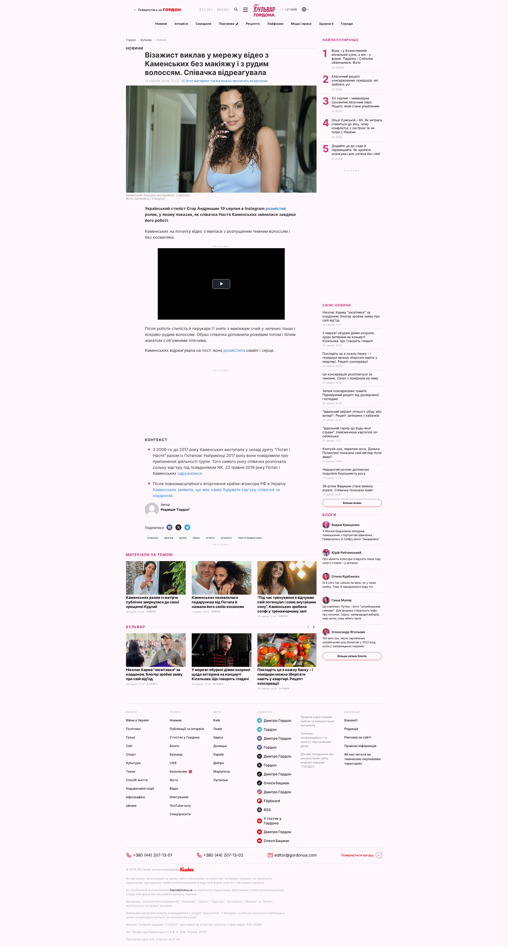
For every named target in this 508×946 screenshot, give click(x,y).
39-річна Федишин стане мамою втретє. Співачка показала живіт (348, 488)
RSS (267, 810)
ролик (183, 537)
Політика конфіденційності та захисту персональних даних (316, 740)
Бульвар (146, 39)
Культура (133, 763)
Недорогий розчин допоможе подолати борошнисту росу (345, 471)
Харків (218, 754)
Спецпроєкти (180, 814)
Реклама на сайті (357, 737)
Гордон (131, 39)
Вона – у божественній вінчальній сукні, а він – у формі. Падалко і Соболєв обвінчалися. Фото (352, 56)
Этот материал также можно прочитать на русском (226, 81)
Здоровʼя (326, 24)
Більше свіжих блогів (352, 656)
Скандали (203, 24)
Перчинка (227, 24)
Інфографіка (135, 797)
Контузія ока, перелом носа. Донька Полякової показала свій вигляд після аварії (352, 453)
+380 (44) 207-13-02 (223, 855)
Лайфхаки (275, 24)
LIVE (173, 763)
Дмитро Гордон (277, 720)
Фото (174, 780)
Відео (174, 788)
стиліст (210, 537)
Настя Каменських (250, 537)
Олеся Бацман (276, 783)
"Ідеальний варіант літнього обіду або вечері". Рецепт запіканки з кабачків (352, 413)
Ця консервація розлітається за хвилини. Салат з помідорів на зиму (350, 376)
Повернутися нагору (357, 855)
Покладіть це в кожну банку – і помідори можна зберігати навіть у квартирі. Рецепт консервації (349, 357)
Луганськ (220, 780)
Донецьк (220, 746)
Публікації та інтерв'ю (187, 729)
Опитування (179, 797)
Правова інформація (360, 746)
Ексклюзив (178, 771)
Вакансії (350, 720)
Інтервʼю (181, 24)
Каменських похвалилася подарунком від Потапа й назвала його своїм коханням (218, 602)
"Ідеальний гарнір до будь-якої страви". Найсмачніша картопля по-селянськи (350, 432)
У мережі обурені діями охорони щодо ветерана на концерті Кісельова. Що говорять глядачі (221, 674)
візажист (226, 537)
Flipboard (272, 801)
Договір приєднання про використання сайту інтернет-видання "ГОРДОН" (317, 760)
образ (196, 537)
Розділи (175, 711)
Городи (347, 24)
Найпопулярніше (340, 40)
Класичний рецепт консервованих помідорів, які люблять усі (355, 80)
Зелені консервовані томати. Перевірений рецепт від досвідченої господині (350, 395)
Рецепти (253, 24)
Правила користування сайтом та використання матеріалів (317, 721)
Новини (161, 24)
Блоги (329, 515)
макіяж (168, 537)
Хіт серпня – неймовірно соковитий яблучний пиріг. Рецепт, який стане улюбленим (356, 102)
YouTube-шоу (180, 806)
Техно (130, 771)
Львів (217, 729)
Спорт (131, 754)
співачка (152, 537)
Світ (129, 746)
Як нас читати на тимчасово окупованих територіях (362, 758)
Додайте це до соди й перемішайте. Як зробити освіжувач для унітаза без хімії (356, 150)
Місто (217, 711)
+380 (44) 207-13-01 (152, 855)
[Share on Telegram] (187, 527)
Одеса (218, 737)
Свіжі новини (336, 305)
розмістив (276, 208)
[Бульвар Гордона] (264, 9)
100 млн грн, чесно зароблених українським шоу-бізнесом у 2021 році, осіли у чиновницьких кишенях (349, 642)
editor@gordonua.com (295, 855)
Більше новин (352, 503)
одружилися (190, 473)
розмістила (234, 350)
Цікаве (131, 806)
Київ (216, 720)
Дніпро (218, 763)
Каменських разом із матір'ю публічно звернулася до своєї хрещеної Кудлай (152, 602)
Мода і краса (301, 24)
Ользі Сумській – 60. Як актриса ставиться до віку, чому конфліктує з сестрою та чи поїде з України (357, 126)
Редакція (351, 729)
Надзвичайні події (140, 788)
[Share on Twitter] (178, 527)
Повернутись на (150, 10)
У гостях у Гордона (184, 737)
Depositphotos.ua (181, 890)
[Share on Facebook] (169, 527)
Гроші (130, 737)
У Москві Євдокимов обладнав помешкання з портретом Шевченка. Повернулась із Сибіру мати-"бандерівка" (351, 535)
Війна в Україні (137, 720)
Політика (133, 729)
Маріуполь (221, 771)
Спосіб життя (137, 780)
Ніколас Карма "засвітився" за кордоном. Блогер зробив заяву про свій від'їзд (154, 674)
